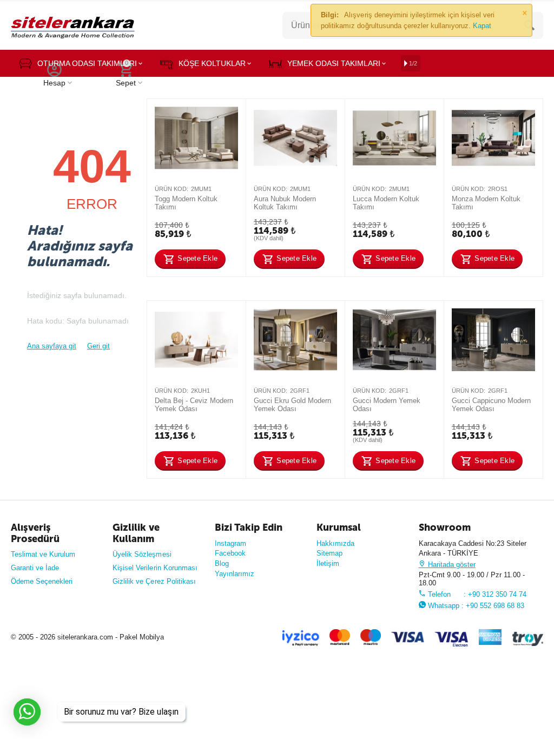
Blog (222, 563)
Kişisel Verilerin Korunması (155, 568)
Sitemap (329, 553)
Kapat (482, 26)
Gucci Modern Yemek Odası (386, 405)
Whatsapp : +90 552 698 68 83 (475, 606)
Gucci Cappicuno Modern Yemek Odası (491, 405)
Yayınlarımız (234, 574)
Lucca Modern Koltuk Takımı (386, 203)
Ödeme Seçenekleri (41, 581)
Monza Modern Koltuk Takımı (486, 203)
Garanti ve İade (35, 568)
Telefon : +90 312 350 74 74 (476, 594)
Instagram (230, 543)
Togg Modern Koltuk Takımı (186, 203)
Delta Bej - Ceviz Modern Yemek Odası (194, 405)
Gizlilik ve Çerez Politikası (154, 581)
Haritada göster (451, 564)
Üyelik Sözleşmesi (142, 554)
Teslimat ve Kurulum (43, 554)
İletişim (327, 563)
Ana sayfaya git (51, 346)
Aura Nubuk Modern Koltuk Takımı (285, 203)
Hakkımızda (335, 543)
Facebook (230, 553)
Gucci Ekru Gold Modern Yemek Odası (292, 405)
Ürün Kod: (171, 189)
